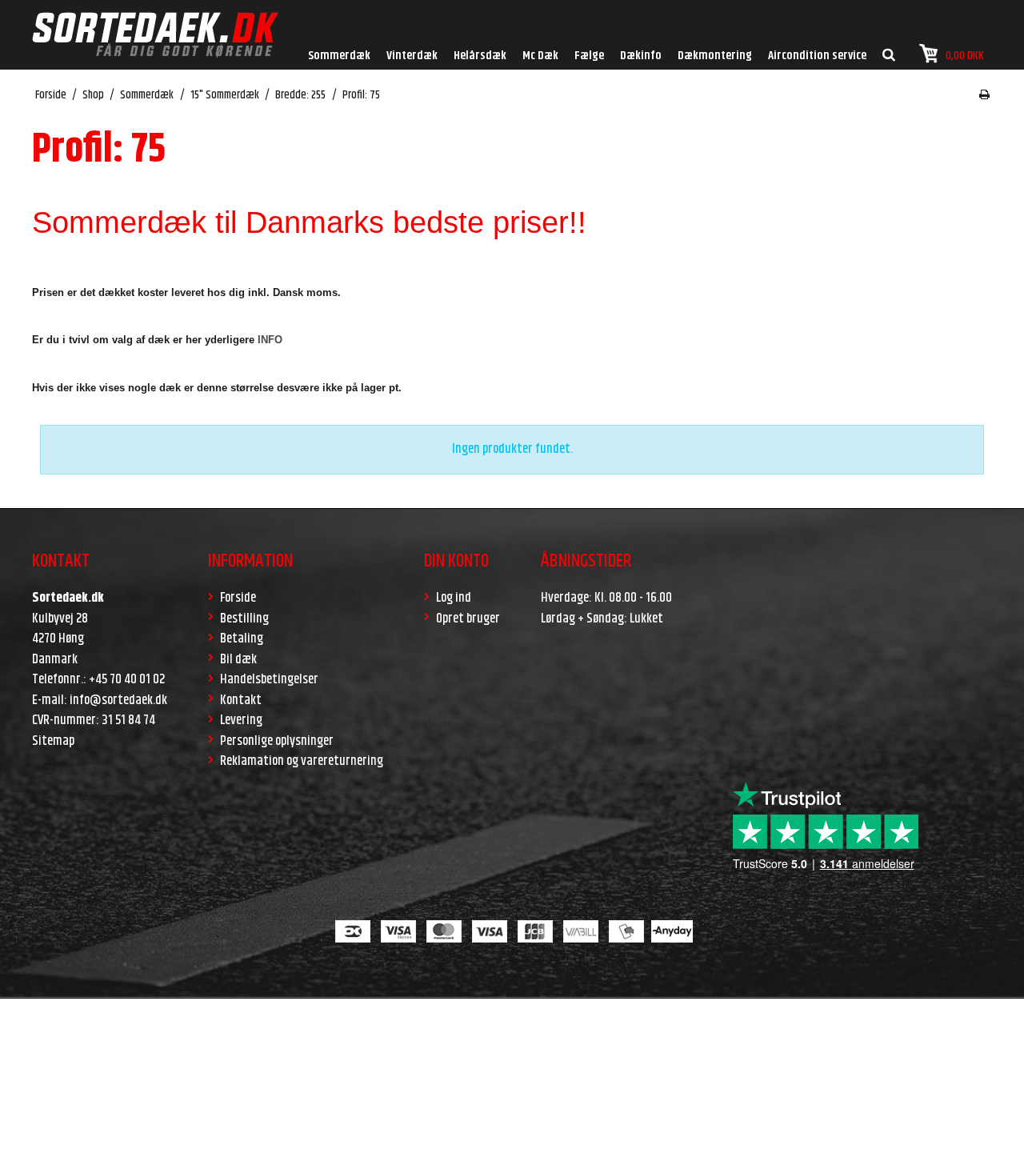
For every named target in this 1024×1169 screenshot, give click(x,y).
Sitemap (53, 741)
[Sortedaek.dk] (155, 35)
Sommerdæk (339, 55)
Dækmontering (715, 55)
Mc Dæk (540, 55)
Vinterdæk (412, 55)
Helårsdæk (480, 55)
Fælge (589, 55)
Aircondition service (817, 55)
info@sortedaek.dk (118, 700)
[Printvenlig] (984, 95)
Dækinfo (641, 55)
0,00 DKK (965, 55)
